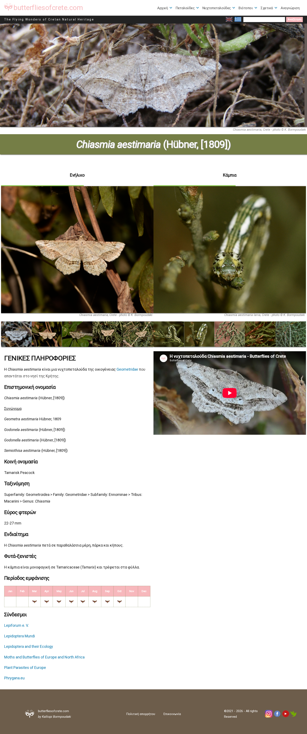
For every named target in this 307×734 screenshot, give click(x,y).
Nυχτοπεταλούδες (216, 8)
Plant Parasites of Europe (25, 667)
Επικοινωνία (172, 714)
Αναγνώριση (290, 8)
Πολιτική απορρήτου (140, 714)
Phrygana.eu (14, 678)
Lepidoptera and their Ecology (28, 646)
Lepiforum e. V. (16, 625)
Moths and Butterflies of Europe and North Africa (44, 657)
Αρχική (162, 8)
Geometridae (127, 369)
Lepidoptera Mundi (19, 636)
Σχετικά (267, 8)
